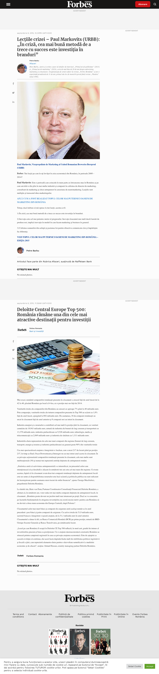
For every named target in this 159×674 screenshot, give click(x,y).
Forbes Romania (36, 328)
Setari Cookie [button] (134, 666)
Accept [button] (149, 666)
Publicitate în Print (104, 615)
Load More (79, 583)
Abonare (142, 4)
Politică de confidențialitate (64, 615)
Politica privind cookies (86, 615)
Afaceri (33, 63)
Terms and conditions (18, 615)
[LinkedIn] (13, 102)
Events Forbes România (140, 615)
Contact (32, 614)
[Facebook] (13, 84)
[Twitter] (13, 93)
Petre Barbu (34, 61)
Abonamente (45, 614)
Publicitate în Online (121, 615)
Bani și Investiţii (37, 331)
